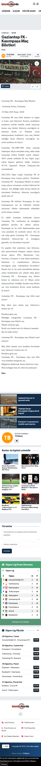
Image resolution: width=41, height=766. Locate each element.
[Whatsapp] (20, 714)
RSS (6, 746)
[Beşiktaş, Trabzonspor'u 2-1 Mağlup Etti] (11, 499)
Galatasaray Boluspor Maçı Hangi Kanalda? (30, 507)
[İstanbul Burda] (10, 4)
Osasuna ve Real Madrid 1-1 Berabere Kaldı (30, 488)
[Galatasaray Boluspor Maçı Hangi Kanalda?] (30, 499)
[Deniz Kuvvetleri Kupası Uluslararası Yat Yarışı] (11, 459)
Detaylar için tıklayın (20, 622)
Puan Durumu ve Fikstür (8, 729)
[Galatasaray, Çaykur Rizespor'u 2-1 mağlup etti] (11, 479)
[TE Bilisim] (7, 438)
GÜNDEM (6, 11)
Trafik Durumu (29, 722)
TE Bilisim (19, 436)
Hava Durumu (9, 722)
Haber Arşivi (28, 736)
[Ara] (34, 4)
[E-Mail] (17, 441)
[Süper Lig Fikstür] (38, 631)
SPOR (14, 33)
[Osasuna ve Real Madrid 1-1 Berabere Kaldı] (30, 479)
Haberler (5, 33)
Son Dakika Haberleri (11, 736)
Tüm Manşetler (29, 728)
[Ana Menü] (37, 4)
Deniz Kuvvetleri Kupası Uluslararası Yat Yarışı (9, 468)
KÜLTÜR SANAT (29, 11)
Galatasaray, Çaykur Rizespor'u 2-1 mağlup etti (10, 488)
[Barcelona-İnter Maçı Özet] (30, 459)
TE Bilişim (26, 753)
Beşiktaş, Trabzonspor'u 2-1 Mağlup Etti (9, 507)
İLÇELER (16, 11)
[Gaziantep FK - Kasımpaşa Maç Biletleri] (20, 71)
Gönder (7, 551)
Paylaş (6, 86)
